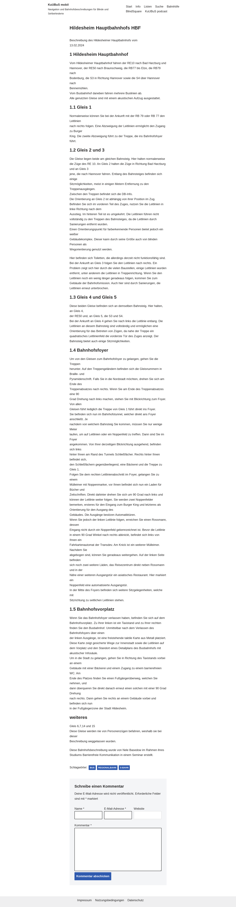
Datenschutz (135, 900)
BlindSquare (134, 11)
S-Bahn (124, 767)
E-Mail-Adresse (115, 808)
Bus (92, 767)
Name (79, 808)
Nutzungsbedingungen (109, 900)
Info (138, 6)
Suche (159, 6)
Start (129, 6)
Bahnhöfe (173, 6)
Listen (148, 6)
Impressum (84, 900)
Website (139, 808)
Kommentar (83, 825)
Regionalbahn (107, 767)
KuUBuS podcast (156, 11)
